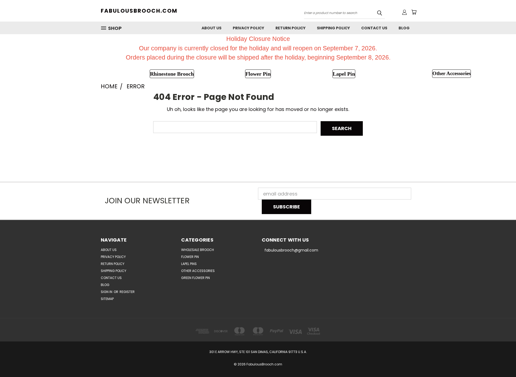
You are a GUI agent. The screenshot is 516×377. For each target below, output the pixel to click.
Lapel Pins (189, 263)
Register (127, 291)
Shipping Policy (333, 28)
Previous (500, 360)
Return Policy (290, 28)
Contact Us (374, 28)
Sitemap (107, 298)
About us (211, 28)
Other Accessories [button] (451, 73)
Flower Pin (190, 256)
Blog (404, 28)
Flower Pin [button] (258, 74)
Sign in (107, 291)
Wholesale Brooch (197, 249)
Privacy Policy (248, 28)
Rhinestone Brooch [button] (172, 74)
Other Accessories (198, 270)
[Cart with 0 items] (414, 12)
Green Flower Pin (195, 277)
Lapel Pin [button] (344, 74)
